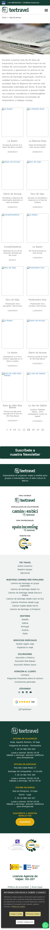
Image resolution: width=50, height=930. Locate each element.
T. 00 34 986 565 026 (25, 749)
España (25, 619)
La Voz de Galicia (37, 405)
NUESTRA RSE (25, 536)
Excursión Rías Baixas (25, 661)
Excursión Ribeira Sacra (25, 665)
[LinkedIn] (26, 692)
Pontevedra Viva (37, 300)
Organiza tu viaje (25, 647)
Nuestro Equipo (25, 569)
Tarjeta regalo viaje (25, 644)
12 (24, 429)
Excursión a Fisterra (25, 657)
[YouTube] (31, 692)
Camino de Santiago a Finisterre (25, 609)
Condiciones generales (25, 682)
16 (42, 429)
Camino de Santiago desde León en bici (25, 599)
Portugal (25, 626)
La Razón (12, 141)
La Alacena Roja (37, 141)
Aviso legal (37, 887)
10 (14, 429)
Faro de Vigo (37, 194)
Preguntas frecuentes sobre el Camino (25, 678)
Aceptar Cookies (16, 914)
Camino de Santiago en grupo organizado (25, 584)
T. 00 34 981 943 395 (25, 775)
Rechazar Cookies (33, 914)
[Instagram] (19, 692)
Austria (25, 630)
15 (38, 429)
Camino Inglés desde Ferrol (25, 606)
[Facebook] (23, 692)
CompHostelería (12, 247)
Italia (25, 633)
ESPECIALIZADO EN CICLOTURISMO (25, 507)
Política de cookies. (18, 907)
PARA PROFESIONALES (25, 520)
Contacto (25, 675)
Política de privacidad (18, 887)
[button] (25, 702)
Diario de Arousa (12, 194)
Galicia (25, 623)
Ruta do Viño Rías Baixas (12, 406)
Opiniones (25, 573)
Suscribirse (25, 822)
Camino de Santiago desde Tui (25, 589)
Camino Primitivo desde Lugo (25, 602)
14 (33, 429)
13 (28, 429)
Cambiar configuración (25, 922)
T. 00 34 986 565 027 (25, 798)
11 (19, 429)
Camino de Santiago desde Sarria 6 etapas (25, 594)
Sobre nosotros (25, 566)
